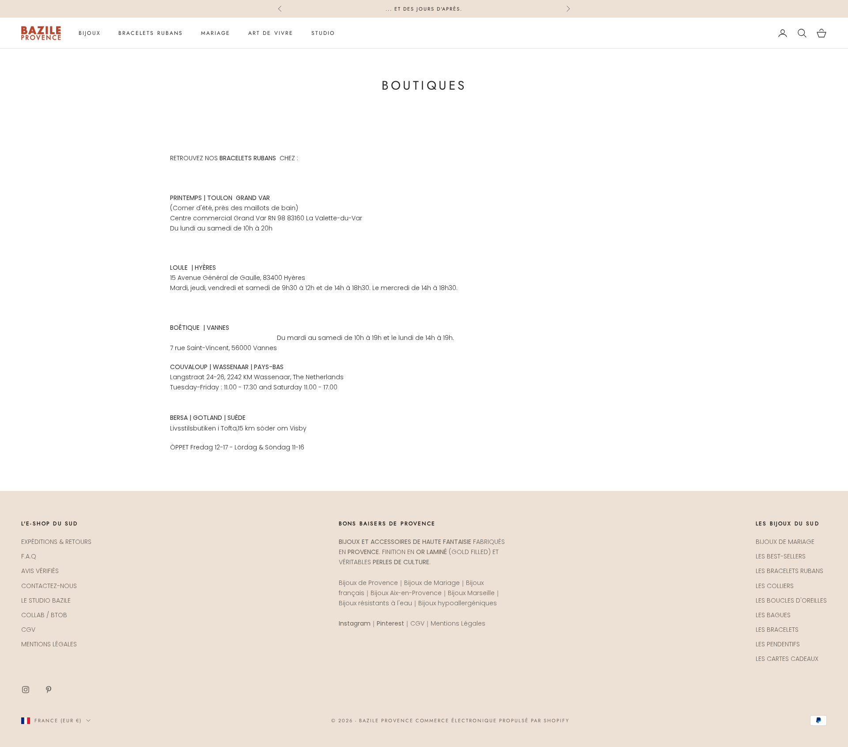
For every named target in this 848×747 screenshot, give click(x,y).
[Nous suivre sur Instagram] (25, 689)
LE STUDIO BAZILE (46, 600)
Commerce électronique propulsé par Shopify (492, 720)
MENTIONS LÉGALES (49, 644)
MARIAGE (216, 33)
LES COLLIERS (775, 585)
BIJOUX (90, 33)
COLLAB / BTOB (44, 615)
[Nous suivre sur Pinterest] (48, 689)
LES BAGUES (773, 615)
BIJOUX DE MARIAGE (785, 541)
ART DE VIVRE (271, 33)
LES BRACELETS (777, 629)
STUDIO (323, 33)
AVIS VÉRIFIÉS (40, 570)
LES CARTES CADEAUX (787, 658)
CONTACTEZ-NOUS (49, 585)
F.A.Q (28, 556)
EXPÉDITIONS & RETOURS (56, 541)
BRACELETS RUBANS (150, 33)
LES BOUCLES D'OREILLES (791, 600)
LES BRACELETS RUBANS (789, 570)
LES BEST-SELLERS (781, 556)
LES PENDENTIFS (778, 644)
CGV (28, 629)
